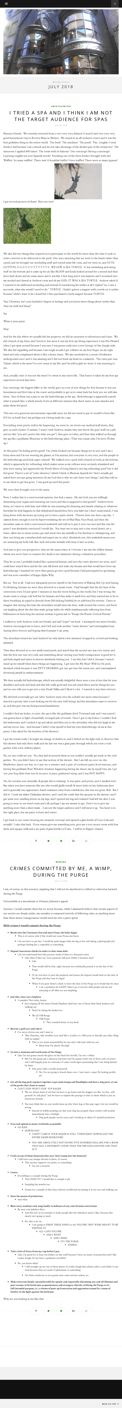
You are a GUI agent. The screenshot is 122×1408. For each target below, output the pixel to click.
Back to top (109, 1404)
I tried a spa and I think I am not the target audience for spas (61, 115)
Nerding (61, 862)
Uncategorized (61, 106)
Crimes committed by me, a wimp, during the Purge (61, 871)
